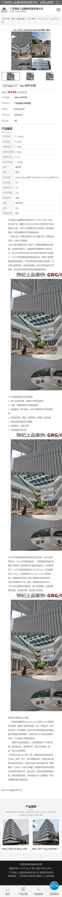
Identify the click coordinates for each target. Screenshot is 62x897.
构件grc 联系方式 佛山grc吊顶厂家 (16, 849)
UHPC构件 (31, 19)
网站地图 (50, 876)
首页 (13, 19)
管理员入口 (41, 876)
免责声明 (32, 876)
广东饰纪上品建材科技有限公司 (23, 872)
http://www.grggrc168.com (12, 790)
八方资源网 (23, 876)
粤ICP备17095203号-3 (42, 868)
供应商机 (21, 19)
